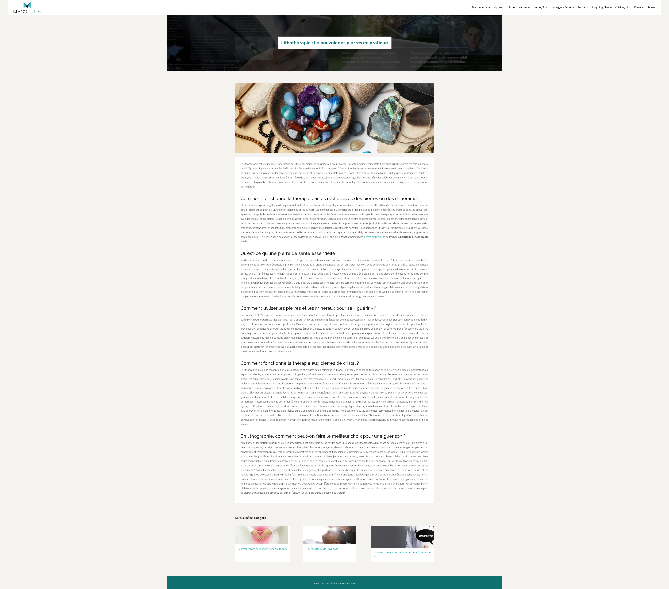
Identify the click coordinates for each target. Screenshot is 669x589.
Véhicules (524, 7)
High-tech (499, 7)
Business (583, 7)
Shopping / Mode (601, 7)
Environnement (480, 7)
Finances (639, 7)
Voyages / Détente (563, 7)
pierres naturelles (373, 237)
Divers (651, 7)
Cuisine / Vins (623, 7)
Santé (512, 7)
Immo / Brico (541, 7)
